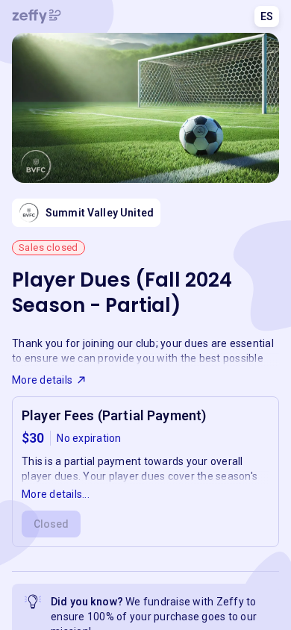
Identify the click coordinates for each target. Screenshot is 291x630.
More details (42, 380)
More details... (56, 494)
